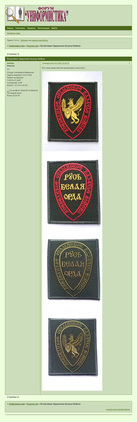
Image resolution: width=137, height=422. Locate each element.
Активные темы (13, 33)
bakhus (10, 63)
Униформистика (17, 46)
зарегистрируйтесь (40, 40)
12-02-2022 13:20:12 (60, 63)
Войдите (24, 40)
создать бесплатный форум (118, 409)
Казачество (32, 46)
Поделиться (47, 63)
